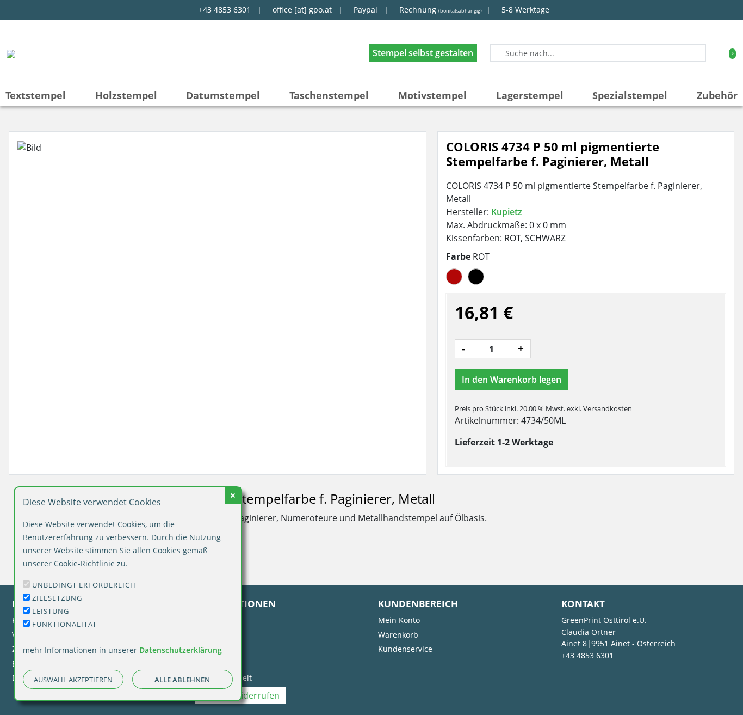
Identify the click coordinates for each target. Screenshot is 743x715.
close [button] (233, 495)
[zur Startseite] (11, 53)
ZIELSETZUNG (57, 598)
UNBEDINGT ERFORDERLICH (84, 585)
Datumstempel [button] (223, 95)
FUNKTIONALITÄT (64, 624)
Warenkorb (398, 635)
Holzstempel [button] (126, 95)
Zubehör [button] (717, 95)
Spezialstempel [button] (629, 95)
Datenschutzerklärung (180, 650)
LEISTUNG (50, 611)
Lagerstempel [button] (530, 95)
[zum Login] (717, 52)
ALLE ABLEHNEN (182, 680)
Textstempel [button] (35, 95)
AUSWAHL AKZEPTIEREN (73, 680)
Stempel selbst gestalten (423, 53)
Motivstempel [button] (432, 95)
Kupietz (506, 212)
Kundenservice (405, 649)
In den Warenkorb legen (511, 380)
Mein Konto (399, 620)
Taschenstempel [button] (329, 95)
